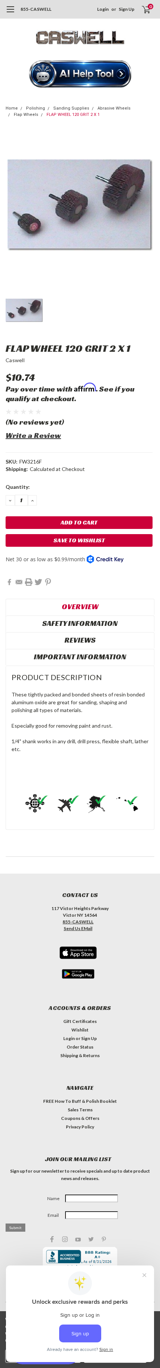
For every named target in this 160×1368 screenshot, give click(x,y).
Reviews (80, 640)
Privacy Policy (80, 1127)
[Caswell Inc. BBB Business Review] (80, 1258)
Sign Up (126, 9)
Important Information (80, 657)
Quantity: (18, 487)
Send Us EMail (78, 928)
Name (53, 1198)
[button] (80, 74)
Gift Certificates (80, 1021)
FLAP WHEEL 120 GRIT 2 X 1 (73, 114)
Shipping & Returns (80, 1055)
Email (53, 1215)
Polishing (35, 108)
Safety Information (80, 623)
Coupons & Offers (80, 1118)
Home (12, 108)
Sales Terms (80, 1109)
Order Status (80, 1047)
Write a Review (33, 435)
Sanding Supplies (71, 108)
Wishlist (80, 1030)
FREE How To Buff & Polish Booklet (80, 1101)
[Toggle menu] (10, 13)
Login (103, 9)
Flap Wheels (26, 114)
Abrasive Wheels (114, 108)
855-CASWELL (35, 9)
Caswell (15, 360)
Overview (80, 606)
